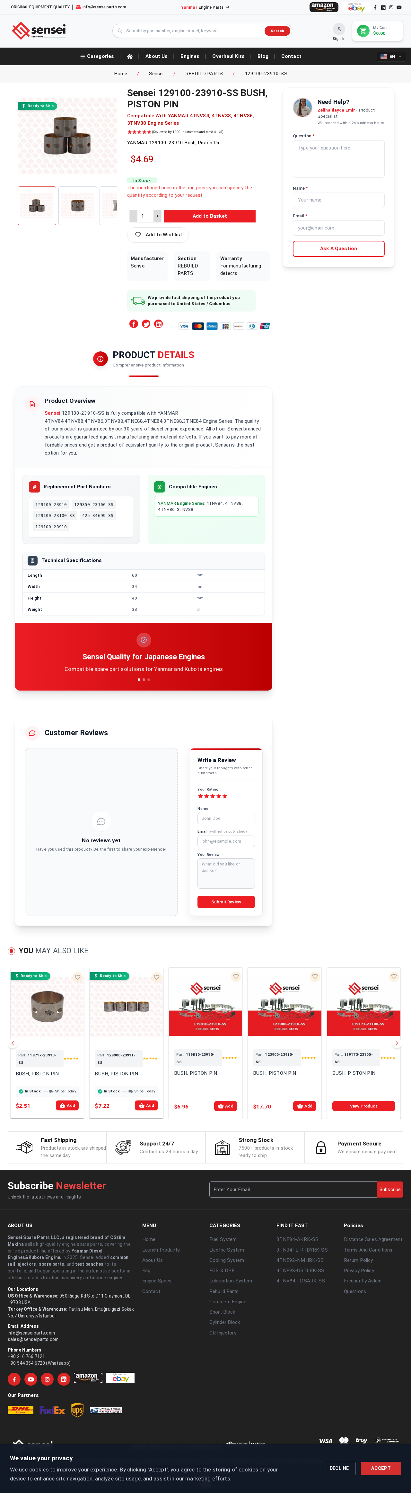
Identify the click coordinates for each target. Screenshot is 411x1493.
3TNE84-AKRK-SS (297, 1239)
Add (71, 1105)
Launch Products (161, 1250)
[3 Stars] (213, 796)
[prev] (13, 1043)
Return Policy (358, 1260)
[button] (158, 235)
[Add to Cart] (56, 1037)
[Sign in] (339, 29)
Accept (381, 1468)
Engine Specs (157, 1281)
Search (277, 30)
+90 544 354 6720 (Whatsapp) (39, 1363)
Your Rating (207, 789)
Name (202, 808)
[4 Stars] (219, 796)
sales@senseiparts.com (33, 1339)
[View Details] (38, 1037)
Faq (146, 1270)
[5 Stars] (225, 796)
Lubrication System (230, 1281)
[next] (397, 1043)
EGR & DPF (221, 1270)
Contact (151, 1291)
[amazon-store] (324, 7)
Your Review (208, 854)
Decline (339, 1468)
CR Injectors (223, 1333)
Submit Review (226, 902)
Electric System (226, 1250)
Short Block (222, 1312)
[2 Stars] (207, 796)
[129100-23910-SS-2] (77, 205)
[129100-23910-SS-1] (37, 205)
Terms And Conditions (368, 1250)
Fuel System (223, 1239)
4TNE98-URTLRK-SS (300, 1270)
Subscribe (390, 1189)
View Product (364, 1106)
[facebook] (375, 7)
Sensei (156, 74)
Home (120, 74)
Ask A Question (338, 248)
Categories (100, 56)
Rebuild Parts (224, 1291)
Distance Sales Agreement (373, 1239)
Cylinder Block (224, 1322)
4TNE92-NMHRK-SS (300, 1260)
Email (222, 831)
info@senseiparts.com (31, 1332)
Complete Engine (227, 1302)
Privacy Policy (359, 1270)
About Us (152, 1260)
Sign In (339, 38)
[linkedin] (383, 7)
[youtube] (399, 7)
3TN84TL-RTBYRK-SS (302, 1250)
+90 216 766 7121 (26, 1356)
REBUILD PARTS (204, 74)
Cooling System (226, 1260)
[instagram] (391, 7)
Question (303, 135)
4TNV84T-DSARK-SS (300, 1281)
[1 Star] (200, 796)
